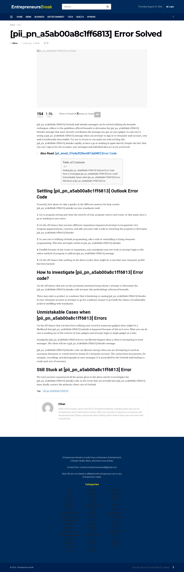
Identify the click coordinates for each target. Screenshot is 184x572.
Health (80, 17)
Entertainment (55, 17)
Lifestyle (92, 524)
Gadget (92, 490)
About (143, 567)
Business (39, 17)
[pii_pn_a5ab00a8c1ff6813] (55, 391)
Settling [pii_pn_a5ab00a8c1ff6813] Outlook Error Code (88, 170)
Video (115, 535)
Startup (115, 509)
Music (92, 531)
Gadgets (92, 494)
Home (20, 17)
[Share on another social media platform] (97, 114)
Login (171, 6)
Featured (69, 543)
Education (69, 528)
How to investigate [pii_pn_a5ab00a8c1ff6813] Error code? (90, 174)
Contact (166, 567)
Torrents (115, 524)
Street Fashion (115, 513)
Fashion (69, 539)
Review (115, 498)
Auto (69, 494)
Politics (92, 550)
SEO (115, 501)
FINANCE (69, 546)
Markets (92, 528)
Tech (70, 17)
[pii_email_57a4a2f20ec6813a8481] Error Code (86, 153)
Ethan (15, 43)
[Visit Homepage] (33, 6)
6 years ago (27, 43)
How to (92, 513)
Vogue (115, 539)
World (115, 546)
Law (92, 520)
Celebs (69, 509)
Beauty (69, 498)
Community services (69, 513)
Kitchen (92, 516)
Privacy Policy (154, 567)
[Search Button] (108, 7)
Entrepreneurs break (69, 535)
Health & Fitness (92, 505)
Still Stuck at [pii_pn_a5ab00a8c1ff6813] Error (84, 181)
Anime (69, 490)
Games (92, 498)
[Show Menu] (11, 17)
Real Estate (115, 490)
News (28, 17)
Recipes (115, 494)
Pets (92, 546)
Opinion (91, 17)
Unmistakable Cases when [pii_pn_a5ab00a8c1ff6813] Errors (91, 177)
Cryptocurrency (69, 516)
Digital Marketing (69, 520)
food (69, 550)
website (115, 543)
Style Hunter (115, 516)
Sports (115, 505)
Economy (69, 524)
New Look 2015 (92, 535)
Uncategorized (115, 531)
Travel (115, 528)
